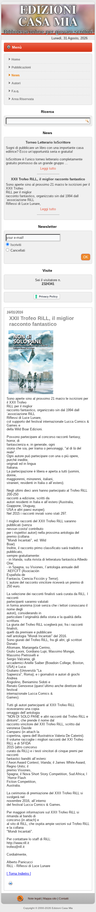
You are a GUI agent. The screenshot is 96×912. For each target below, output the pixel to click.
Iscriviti (15, 244)
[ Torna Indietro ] (19, 873)
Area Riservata (23, 99)
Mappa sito (50, 898)
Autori (16, 83)
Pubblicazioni (21, 67)
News (16, 75)
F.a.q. (15, 91)
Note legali (34, 898)
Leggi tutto (48, 168)
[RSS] (20, 898)
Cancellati (17, 250)
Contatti (63, 898)
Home (16, 59)
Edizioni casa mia (48, 15)
